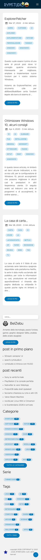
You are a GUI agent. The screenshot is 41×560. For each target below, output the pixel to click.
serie (20, 250)
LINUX (29, 449)
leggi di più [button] (10, 342)
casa (20, 230)
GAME (27, 434)
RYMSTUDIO (11, 419)
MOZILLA (29, 444)
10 (9, 134)
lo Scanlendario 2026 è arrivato (19, 405)
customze (22, 28)
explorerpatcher (14, 38)
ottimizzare (12, 149)
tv (8, 255)
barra (10, 28)
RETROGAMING (12, 509)
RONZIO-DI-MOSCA (13, 429)
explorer (11, 33)
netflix (27, 240)
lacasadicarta (13, 240)
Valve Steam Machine (14, 397)
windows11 (11, 53)
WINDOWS (10, 434)
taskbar (28, 43)
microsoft (23, 144)
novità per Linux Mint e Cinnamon (20, 401)
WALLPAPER (11, 529)
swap (19, 154)
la (18, 235)
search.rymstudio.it (13, 360)
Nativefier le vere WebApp (17, 385)
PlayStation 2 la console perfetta (19, 381)
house (9, 235)
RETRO (23, 504)
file (8, 139)
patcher (29, 38)
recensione (28, 245)
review (10, 250)
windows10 (24, 48)
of (8, 245)
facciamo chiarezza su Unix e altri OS (21, 393)
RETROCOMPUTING (13, 439)
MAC (26, 459)
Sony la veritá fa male (14, 377)
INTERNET (26, 519)
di (31, 28)
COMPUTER (10, 514)
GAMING (27, 514)
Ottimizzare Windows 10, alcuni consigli (19, 123)
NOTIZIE (28, 424)
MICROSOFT (11, 444)
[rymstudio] (18, 4)
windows (11, 48)
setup (9, 154)
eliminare (25, 134)
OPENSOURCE (11, 524)
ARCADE (9, 519)
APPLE (27, 529)
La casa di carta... (16, 220)
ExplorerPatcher (15, 18)
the (28, 250)
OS (7, 499)
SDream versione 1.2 (14, 356)
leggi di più (12, 103)
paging (24, 149)
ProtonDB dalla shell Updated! (18, 389)
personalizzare (13, 43)
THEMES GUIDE (11, 479)
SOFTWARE (11, 424)
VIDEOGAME (11, 454)
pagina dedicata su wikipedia (19, 285)
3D (22, 494)
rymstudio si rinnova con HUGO (19, 364)
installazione (20, 139)
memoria (10, 144)
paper (16, 245)
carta (10, 230)
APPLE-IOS (10, 459)
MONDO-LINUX (12, 449)
